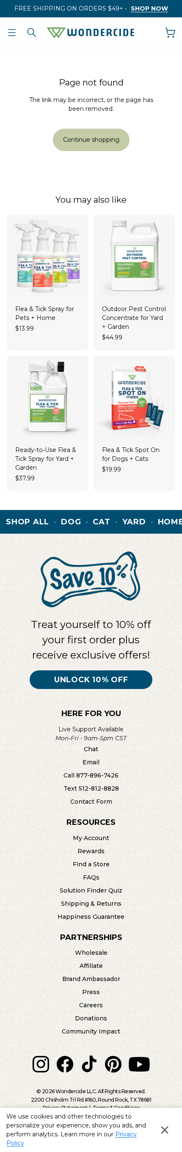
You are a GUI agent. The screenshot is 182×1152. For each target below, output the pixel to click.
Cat (101, 522)
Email (91, 762)
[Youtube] (139, 1064)
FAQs (91, 877)
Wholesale (91, 952)
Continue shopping (91, 139)
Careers (91, 1005)
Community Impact (91, 1031)
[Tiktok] (89, 1064)
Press (91, 992)
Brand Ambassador (91, 979)
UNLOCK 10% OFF (91, 679)
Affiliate (91, 966)
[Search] (32, 32)
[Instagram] (40, 1064)
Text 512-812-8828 (91, 788)
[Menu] (12, 32)
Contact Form (91, 801)
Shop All (27, 522)
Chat (91, 749)
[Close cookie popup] (165, 1130)
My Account (91, 838)
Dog (71, 522)
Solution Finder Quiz (91, 890)
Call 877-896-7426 (91, 775)
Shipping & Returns (91, 903)
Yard (134, 522)
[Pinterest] (113, 1064)
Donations (91, 1018)
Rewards (91, 851)
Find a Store (91, 864)
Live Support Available (91, 733)
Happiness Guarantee (91, 916)
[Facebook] (65, 1064)
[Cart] (170, 32)
